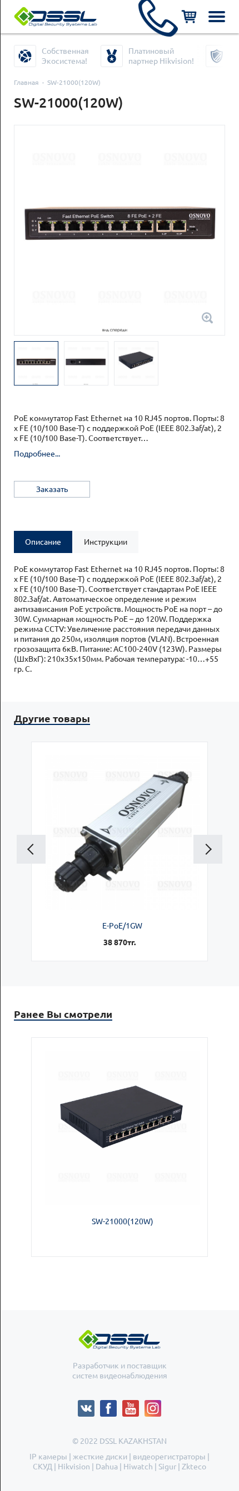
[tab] (43, 542)
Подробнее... (37, 453)
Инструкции (105, 541)
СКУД (42, 1466)
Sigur (167, 1466)
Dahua (107, 1466)
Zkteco (194, 1466)
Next (207, 849)
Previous (31, 849)
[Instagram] (153, 1405)
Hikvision (74, 1466)
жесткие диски (100, 1456)
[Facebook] (111, 1405)
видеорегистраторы (169, 1456)
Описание (43, 541)
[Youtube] (133, 1405)
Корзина (189, 17)
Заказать (52, 489)
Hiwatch (138, 1466)
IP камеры (48, 1456)
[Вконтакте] (89, 1405)
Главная (26, 82)
